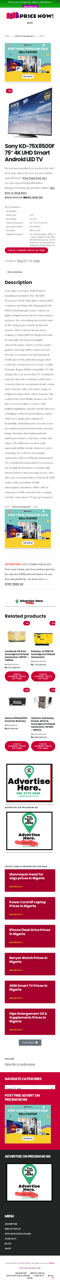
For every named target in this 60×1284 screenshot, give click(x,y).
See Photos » (16, 886)
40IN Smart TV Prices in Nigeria (28, 987)
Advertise (11, 1223)
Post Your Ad (30, 6)
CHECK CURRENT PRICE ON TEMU (26, 250)
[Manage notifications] (52, 1277)
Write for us (13, 1228)
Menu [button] (30, 22)
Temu (36, 260)
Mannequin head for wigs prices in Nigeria (27, 876)
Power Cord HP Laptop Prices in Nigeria (27, 904)
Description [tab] (14, 271)
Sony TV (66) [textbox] (29, 1088)
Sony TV (22, 260)
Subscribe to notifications (20, 1064)
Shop (8, 1248)
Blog (8, 1243)
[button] (30, 1042)
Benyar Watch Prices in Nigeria (28, 960)
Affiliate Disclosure (18, 1233)
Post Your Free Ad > (35, 178)
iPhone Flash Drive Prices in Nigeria (29, 932)
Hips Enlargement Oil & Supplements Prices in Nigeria (28, 1017)
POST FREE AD (14, 583)
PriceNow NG (30, 14)
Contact (10, 1238)
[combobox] (30, 1087)
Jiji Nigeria (33, 1268)
